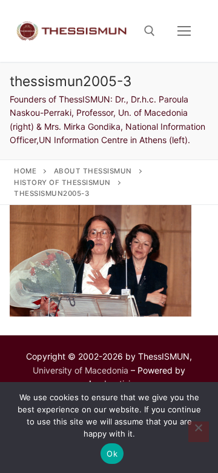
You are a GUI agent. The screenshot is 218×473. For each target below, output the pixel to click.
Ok (112, 453)
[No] (198, 431)
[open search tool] (149, 30)
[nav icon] (184, 31)
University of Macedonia (80, 370)
